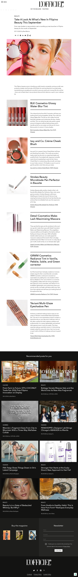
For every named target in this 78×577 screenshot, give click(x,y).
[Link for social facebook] (37, 571)
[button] (36, 535)
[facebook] (18, 35)
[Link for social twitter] (34, 571)
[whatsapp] (28, 35)
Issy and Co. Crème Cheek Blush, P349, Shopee (44, 168)
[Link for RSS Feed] (44, 570)
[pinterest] (20, 35)
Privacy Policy (67, 546)
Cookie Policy (47, 574)
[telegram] (30, 35)
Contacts (29, 574)
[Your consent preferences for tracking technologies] (75, 574)
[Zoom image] (17, 113)
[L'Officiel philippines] (52, 4)
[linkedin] (23, 35)
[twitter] (25, 35)
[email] (15, 35)
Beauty (17, 16)
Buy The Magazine (36, 9)
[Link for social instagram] (40, 571)
